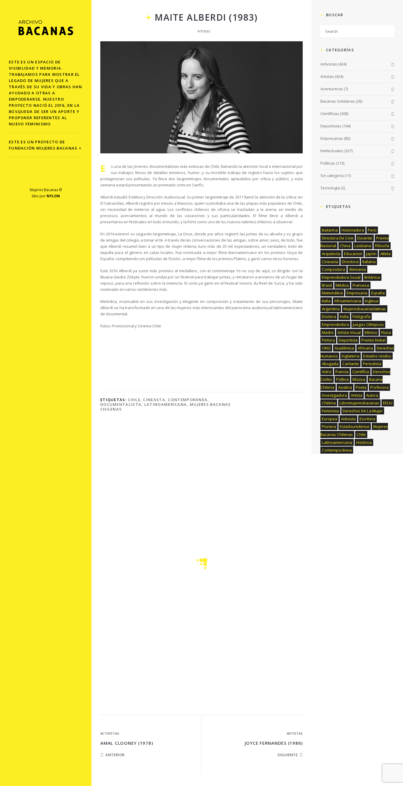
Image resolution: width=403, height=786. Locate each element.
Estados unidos (377, 356)
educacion (353, 253)
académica (344, 348)
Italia (326, 300)
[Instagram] (52, 176)
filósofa (382, 245)
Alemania (357, 269)
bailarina (330, 230)
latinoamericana (165, 404)
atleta (385, 253)
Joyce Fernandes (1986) (274, 743)
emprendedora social (341, 277)
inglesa (371, 300)
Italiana (369, 261)
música (359, 379)
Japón (371, 253)
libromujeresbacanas (359, 403)
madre (328, 332)
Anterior (114, 754)
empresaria (357, 293)
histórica (364, 442)
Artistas (203, 31)
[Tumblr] (64, 176)
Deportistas (330, 126)
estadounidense (354, 426)
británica (372, 277)
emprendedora (335, 324)
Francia (341, 371)
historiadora (353, 230)
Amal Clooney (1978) (126, 743)
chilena (329, 403)
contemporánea (187, 399)
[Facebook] (27, 176)
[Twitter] (39, 176)
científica (360, 371)
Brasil (327, 285)
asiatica (345, 387)
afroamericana (347, 300)
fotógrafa (361, 316)
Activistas (109, 733)
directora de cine (337, 238)
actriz (327, 371)
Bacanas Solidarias (337, 101)
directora (350, 261)
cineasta (154, 399)
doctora (329, 316)
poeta (361, 387)
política (342, 379)
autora (372, 395)
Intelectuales (331, 150)
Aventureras (331, 88)
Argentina (331, 308)
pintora (328, 340)
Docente (364, 238)
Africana (365, 348)
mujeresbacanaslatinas (364, 308)
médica (342, 285)
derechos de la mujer (363, 410)
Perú (372, 230)
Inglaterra (350, 356)
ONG (326, 348)
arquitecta (331, 253)
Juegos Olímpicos (368, 324)
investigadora (334, 395)
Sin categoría (332, 175)
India (344, 316)
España (378, 293)
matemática (332, 293)
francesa (361, 285)
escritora (367, 418)
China (345, 245)
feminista (330, 410)
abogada (330, 363)
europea (329, 418)
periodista (372, 363)
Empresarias (331, 138)
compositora (333, 269)
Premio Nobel (373, 340)
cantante (350, 363)
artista (356, 395)
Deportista (348, 340)
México (371, 332)
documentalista (120, 404)
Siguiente (287, 754)
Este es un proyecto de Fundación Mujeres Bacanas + (45, 145)
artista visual (349, 332)
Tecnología (330, 188)
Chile (134, 399)
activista (348, 418)
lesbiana (362, 245)
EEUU (387, 403)
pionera (329, 426)
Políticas (327, 163)
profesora (379, 387)
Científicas (329, 113)
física (386, 332)
